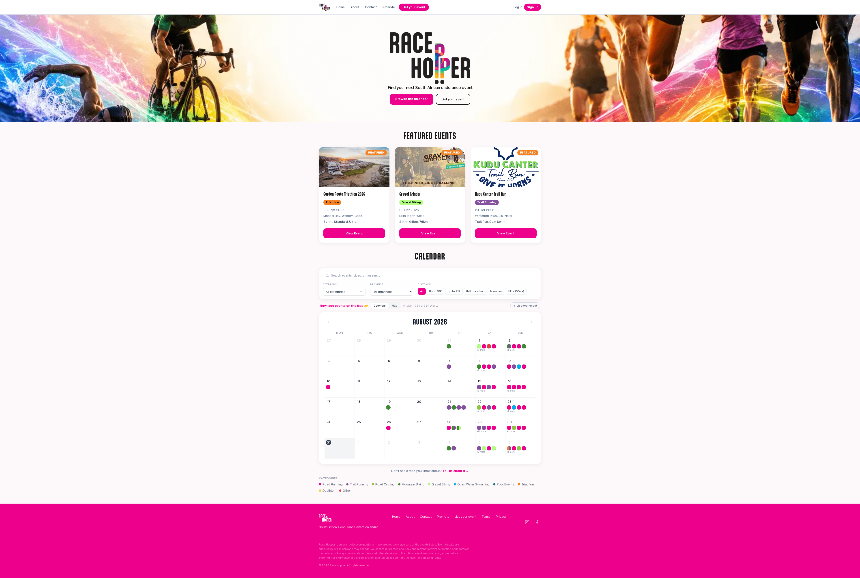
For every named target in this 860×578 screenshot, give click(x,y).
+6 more (481, 391)
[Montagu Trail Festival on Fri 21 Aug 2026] (463, 407)
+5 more (481, 350)
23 (509, 402)
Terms (486, 517)
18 (358, 402)
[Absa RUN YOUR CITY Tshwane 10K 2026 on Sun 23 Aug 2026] (519, 407)
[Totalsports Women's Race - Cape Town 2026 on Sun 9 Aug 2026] (509, 366)
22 (479, 402)
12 (389, 381)
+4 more (511, 432)
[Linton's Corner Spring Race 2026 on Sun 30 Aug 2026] (524, 428)
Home (340, 7)
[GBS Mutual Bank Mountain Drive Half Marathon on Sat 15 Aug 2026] (494, 387)
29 (389, 340)
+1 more (511, 350)
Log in (518, 7)
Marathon (496, 291)
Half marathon (475, 291)
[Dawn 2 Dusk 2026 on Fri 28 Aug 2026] (449, 428)
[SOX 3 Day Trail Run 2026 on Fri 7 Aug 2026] (449, 366)
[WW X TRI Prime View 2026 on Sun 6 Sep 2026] (509, 448)
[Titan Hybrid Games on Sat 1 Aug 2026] (489, 346)
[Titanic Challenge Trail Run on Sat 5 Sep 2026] (479, 448)
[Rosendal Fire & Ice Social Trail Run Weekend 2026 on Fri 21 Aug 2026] (458, 407)
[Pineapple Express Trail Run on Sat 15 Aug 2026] (489, 387)
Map (394, 305)
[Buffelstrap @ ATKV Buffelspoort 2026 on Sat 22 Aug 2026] (479, 407)
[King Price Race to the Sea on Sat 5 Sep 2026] (484, 448)
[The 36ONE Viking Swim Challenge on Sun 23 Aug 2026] (514, 407)
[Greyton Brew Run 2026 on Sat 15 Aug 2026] (479, 387)
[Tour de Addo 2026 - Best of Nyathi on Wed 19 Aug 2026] (388, 407)
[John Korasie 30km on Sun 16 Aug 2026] (509, 387)
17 (328, 402)
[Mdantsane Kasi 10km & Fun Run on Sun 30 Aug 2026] (509, 428)
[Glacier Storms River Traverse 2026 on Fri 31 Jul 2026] (449, 346)
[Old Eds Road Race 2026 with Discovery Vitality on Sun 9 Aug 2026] (524, 366)
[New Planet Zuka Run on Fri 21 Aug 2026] (449, 407)
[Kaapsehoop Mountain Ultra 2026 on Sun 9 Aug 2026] (514, 366)
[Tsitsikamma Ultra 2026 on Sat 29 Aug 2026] (479, 428)
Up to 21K (454, 291)
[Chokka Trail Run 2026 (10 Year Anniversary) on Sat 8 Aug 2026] (494, 366)
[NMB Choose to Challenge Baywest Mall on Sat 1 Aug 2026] (494, 346)
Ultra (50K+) (516, 291)
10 (328, 381)
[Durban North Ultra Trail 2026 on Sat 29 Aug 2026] (484, 428)
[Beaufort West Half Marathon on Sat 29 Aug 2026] (489, 428)
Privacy (501, 517)
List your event (413, 7)
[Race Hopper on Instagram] (527, 522)
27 (329, 340)
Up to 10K (435, 291)
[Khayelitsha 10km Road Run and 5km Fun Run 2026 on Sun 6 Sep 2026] (524, 448)
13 (419, 381)
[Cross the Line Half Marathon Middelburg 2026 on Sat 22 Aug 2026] (484, 407)
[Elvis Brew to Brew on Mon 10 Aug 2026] (328, 387)
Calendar (380, 305)
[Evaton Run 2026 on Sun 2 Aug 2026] (514, 346)
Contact (371, 7)
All (421, 291)
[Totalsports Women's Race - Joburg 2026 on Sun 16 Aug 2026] (524, 387)
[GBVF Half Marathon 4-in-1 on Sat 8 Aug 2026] (484, 366)
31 (449, 340)
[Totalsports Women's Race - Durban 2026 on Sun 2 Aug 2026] (519, 346)
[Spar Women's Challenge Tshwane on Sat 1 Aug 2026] (484, 346)
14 (449, 381)
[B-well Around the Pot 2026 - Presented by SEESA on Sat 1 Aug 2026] (479, 346)
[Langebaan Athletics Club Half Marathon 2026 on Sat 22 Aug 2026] (494, 407)
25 (359, 422)
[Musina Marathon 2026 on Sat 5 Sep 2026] (489, 448)
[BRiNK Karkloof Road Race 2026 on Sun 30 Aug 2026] (514, 428)
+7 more (481, 370)
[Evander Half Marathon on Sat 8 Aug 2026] (489, 366)
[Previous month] (329, 322)
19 (389, 402)
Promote (389, 7)
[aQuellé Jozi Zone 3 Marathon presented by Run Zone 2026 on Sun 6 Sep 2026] (514, 448)
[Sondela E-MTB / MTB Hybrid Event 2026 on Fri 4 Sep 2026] (449, 448)
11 (358, 381)
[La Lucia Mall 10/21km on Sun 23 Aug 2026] (524, 407)
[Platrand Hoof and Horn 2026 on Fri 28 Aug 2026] (454, 428)
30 (419, 340)
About (354, 7)
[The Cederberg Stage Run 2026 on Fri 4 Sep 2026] (454, 448)
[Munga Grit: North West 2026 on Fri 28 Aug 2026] (458, 428)
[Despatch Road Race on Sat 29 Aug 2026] (494, 428)
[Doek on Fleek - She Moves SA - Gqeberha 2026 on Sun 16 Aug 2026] (519, 387)
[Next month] (531, 322)
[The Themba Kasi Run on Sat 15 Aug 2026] (484, 387)
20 (419, 402)
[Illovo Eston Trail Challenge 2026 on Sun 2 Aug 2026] (509, 346)
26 (389, 422)
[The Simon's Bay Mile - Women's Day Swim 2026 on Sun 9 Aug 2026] (519, 366)
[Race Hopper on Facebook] (537, 522)
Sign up (532, 7)
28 (359, 340)
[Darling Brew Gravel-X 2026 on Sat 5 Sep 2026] (494, 448)
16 (509, 381)
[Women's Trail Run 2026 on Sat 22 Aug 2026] (489, 407)
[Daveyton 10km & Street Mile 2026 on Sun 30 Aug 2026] (519, 428)
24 (329, 422)
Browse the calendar (411, 99)
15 (479, 381)
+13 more (481, 432)
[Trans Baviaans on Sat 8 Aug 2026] (479, 366)
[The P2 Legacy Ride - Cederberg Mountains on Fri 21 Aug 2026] (454, 407)
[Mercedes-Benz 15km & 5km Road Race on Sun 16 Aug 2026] (514, 387)
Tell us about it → (456, 471)
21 (449, 402)
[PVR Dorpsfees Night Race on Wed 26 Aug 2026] (388, 428)
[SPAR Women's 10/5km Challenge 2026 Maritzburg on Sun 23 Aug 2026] (509, 407)
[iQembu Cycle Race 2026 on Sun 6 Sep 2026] (519, 448)
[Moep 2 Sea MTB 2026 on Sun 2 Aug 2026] (524, 346)
